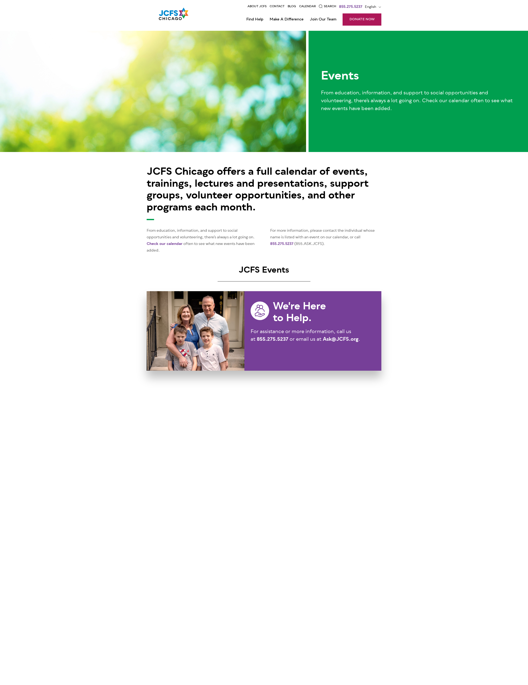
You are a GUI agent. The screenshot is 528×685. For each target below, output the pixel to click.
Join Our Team (323, 19)
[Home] (173, 15)
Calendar (307, 6)
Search (330, 6)
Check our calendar (165, 244)
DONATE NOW (362, 19)
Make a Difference (287, 19)
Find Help (254, 19)
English (370, 7)
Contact (277, 6)
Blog (292, 6)
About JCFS (257, 6)
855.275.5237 (350, 7)
